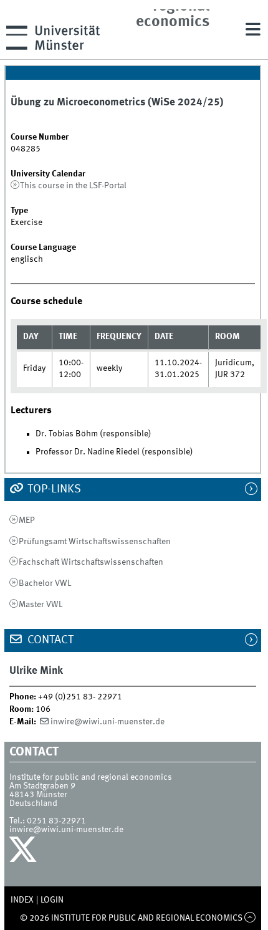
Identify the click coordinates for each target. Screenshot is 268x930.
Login (52, 900)
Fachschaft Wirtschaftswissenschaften (91, 562)
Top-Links (53, 489)
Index (22, 900)
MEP (27, 520)
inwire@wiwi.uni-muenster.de (107, 721)
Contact (49, 640)
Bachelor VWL (45, 583)
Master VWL (40, 604)
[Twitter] (24, 852)
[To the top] (250, 918)
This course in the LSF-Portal (73, 185)
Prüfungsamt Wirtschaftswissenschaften (95, 541)
